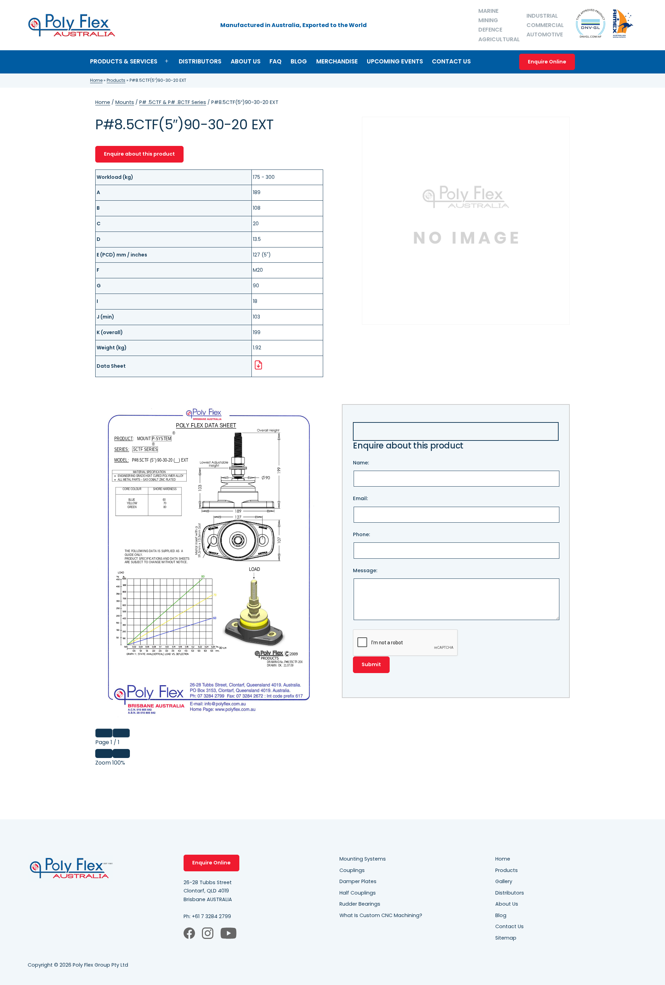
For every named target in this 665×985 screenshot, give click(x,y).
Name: (361, 462)
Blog (299, 61)
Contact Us (451, 61)
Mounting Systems (362, 858)
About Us (245, 61)
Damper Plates (357, 881)
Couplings (352, 870)
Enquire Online (547, 61)
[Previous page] (104, 733)
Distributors (200, 61)
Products (116, 80)
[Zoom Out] (104, 753)
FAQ (275, 61)
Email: (360, 498)
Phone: (361, 534)
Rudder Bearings (359, 903)
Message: (365, 570)
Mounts (124, 102)
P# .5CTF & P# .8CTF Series (172, 102)
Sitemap (505, 937)
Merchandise (337, 61)
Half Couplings (357, 892)
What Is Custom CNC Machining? (380, 915)
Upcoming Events (395, 61)
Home (96, 80)
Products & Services (123, 61)
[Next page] (121, 733)
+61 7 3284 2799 (211, 916)
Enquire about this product (139, 153)
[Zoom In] (121, 753)
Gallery (503, 881)
